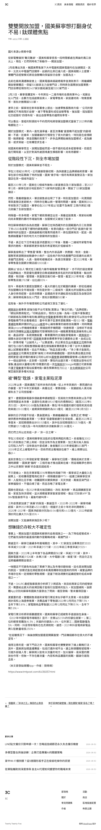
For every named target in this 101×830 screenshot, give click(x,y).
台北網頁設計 (77, 368)
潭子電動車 (17, 368)
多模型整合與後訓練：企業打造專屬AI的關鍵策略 (33, 752)
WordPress (87, 823)
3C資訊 (26, 39)
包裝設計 (60, 364)
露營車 (55, 357)
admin (15, 39)
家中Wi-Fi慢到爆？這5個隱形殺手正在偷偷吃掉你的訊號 (37, 760)
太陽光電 (29, 331)
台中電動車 (49, 317)
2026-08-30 (91, 744)
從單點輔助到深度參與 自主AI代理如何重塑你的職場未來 (38, 769)
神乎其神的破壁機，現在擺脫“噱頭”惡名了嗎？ (71, 703)
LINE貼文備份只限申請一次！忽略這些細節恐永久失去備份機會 (41, 744)
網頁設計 (13, 309)
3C (6, 4)
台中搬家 (13, 353)
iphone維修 (38, 324)
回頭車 (37, 338)
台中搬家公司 (76, 342)
